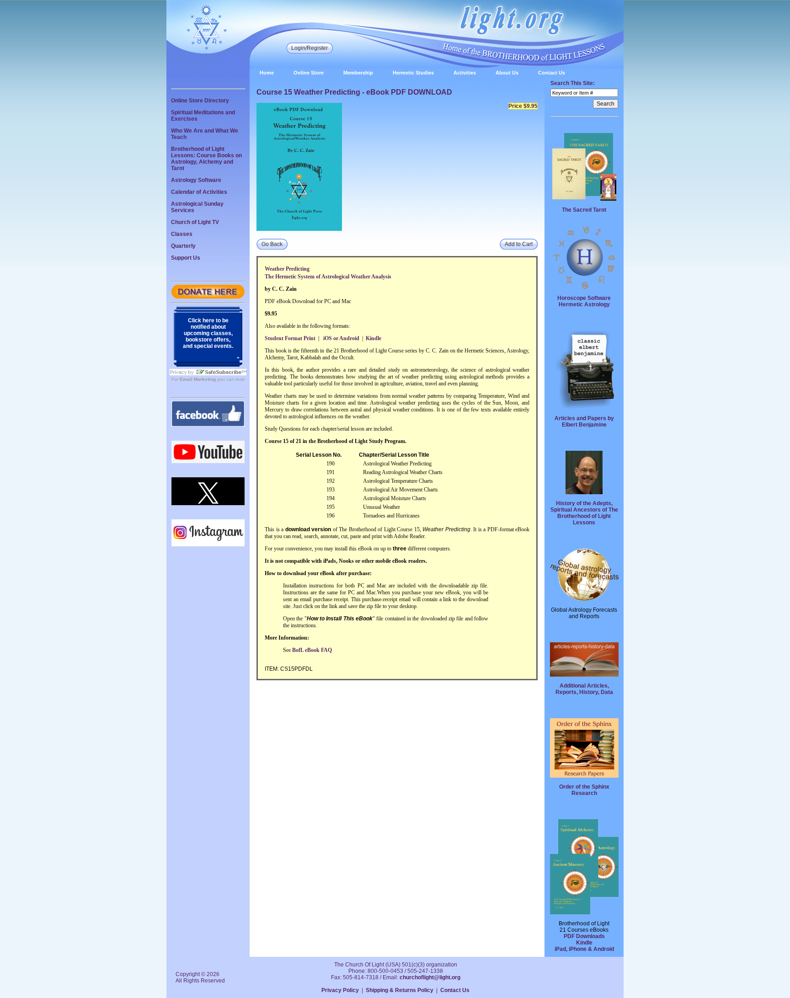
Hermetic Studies (413, 72)
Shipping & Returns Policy (399, 990)
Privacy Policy (340, 990)
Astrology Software (196, 180)
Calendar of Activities (199, 192)
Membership (358, 72)
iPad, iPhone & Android (584, 949)
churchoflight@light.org (430, 977)
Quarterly (183, 246)
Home (267, 72)
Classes (181, 234)
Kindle (584, 942)
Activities (465, 72)
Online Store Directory (200, 100)
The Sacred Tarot (584, 210)
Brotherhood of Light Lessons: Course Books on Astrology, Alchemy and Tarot (206, 158)
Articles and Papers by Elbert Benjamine (584, 421)
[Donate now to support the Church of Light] (208, 297)
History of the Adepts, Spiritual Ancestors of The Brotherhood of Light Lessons (584, 513)
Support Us (185, 258)
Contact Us (551, 72)
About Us (507, 72)
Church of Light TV (195, 222)
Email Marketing (198, 379)
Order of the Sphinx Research (584, 790)
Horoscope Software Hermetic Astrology (584, 301)
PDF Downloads (584, 936)
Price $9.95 (523, 106)
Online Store (309, 72)
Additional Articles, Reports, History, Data (584, 689)
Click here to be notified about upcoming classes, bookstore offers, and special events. (208, 333)
